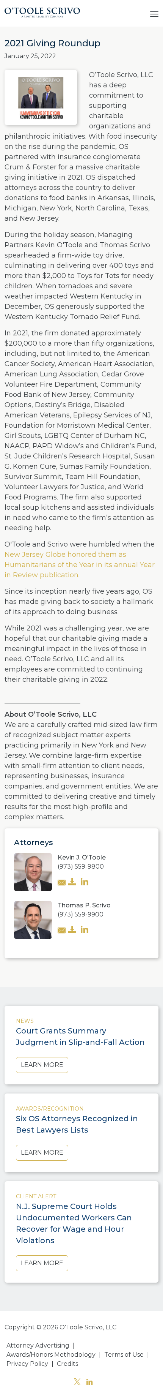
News (25, 1021)
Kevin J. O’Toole (82, 857)
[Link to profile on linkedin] (84, 882)
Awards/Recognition (50, 1108)
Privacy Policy (27, 1363)
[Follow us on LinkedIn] (89, 1383)
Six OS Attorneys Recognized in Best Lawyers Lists (77, 1124)
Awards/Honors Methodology (51, 1354)
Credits (67, 1363)
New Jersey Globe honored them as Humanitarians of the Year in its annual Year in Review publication (80, 564)
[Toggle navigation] (154, 13)
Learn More (42, 1064)
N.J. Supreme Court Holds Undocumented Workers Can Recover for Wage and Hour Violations (74, 1223)
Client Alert (36, 1196)
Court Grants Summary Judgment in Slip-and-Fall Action (80, 1036)
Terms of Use (124, 1354)
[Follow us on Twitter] (77, 1383)
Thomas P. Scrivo (84, 905)
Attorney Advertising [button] (37, 1345)
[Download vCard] (72, 882)
